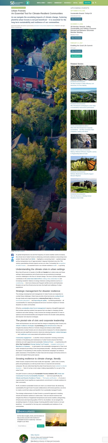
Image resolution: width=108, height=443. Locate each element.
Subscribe (87, 2)
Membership (58, 3)
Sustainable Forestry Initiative (40, 25)
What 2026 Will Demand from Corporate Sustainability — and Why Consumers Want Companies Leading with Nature (82, 129)
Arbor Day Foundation (20, 251)
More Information (76, 19)
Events (50, 3)
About (81, 3)
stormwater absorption (23, 300)
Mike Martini (51, 25)
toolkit (55, 265)
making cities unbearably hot (50, 278)
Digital (75, 3)
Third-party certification (50, 378)
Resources (67, 3)
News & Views (41, 3)
